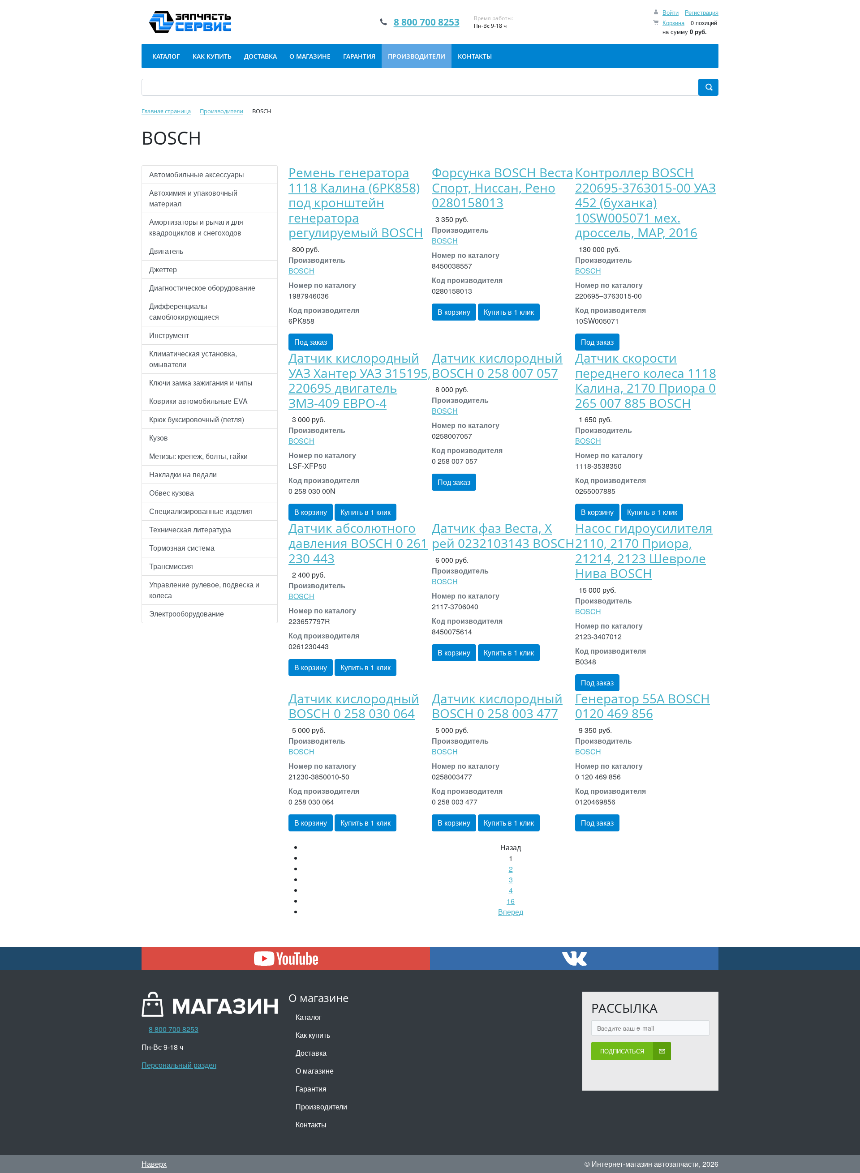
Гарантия (311, 1088)
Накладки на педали (183, 474)
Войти (670, 12)
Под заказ (310, 342)
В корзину (454, 312)
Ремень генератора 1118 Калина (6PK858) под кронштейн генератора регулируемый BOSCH (355, 202)
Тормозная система (182, 548)
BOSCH (301, 270)
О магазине (315, 1071)
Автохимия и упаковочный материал (193, 198)
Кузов (158, 437)
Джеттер (163, 269)
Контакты (311, 1124)
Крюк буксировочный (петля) (196, 419)
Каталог (309, 1017)
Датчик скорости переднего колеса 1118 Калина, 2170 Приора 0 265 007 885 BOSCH (645, 380)
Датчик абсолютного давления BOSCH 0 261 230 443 (358, 542)
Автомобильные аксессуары (196, 174)
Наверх (154, 1164)
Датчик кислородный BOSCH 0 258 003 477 (497, 706)
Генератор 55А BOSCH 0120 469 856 (642, 706)
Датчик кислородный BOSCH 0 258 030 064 (353, 706)
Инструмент (169, 335)
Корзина (673, 22)
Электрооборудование (186, 613)
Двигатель (166, 251)
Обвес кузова (171, 493)
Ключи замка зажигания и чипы (201, 382)
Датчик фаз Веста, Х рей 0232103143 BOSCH (503, 535)
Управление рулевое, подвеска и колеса (204, 589)
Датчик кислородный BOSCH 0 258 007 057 (497, 365)
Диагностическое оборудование (202, 288)
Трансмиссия (171, 566)
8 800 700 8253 (427, 22)
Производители (321, 1106)
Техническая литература (190, 529)
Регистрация (701, 12)
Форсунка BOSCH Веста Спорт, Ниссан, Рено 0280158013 (502, 187)
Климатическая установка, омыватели (193, 358)
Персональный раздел (179, 1065)
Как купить (313, 1035)
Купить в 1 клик (509, 312)
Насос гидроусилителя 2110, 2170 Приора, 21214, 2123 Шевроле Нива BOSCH (644, 550)
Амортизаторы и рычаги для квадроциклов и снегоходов (196, 227)
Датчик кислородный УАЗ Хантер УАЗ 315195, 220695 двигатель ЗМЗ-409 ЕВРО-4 (359, 380)
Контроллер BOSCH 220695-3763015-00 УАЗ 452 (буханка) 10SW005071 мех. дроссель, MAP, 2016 (645, 202)
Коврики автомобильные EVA (198, 401)
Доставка (311, 1053)
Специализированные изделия (200, 511)
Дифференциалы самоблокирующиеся (184, 311)
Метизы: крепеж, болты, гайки (198, 456)
